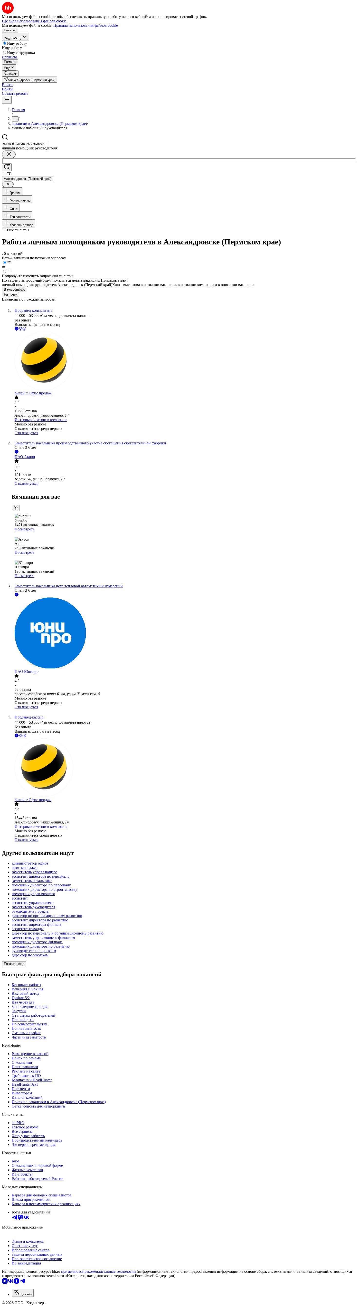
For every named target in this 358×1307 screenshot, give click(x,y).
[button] (7, 85)
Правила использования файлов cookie (85, 25)
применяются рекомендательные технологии (98, 1271)
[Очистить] (9, 154)
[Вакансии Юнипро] (184, 633)
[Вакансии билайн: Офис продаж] (184, 361)
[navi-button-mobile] (7, 100)
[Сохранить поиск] (7, 167)
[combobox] (24, 143)
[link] (10, 73)
